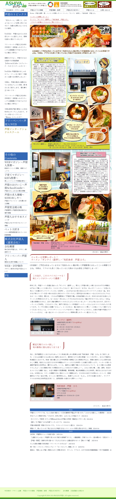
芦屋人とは (90, 10)
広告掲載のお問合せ (77, 491)
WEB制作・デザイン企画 (15, 10)
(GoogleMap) (77, 322)
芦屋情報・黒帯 (54, 10)
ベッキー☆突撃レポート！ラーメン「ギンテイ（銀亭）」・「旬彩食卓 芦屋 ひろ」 (49, 19)
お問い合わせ (105, 10)
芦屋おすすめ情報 (36, 10)
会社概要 (66, 491)
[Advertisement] (58, 469)
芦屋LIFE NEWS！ (73, 10)
